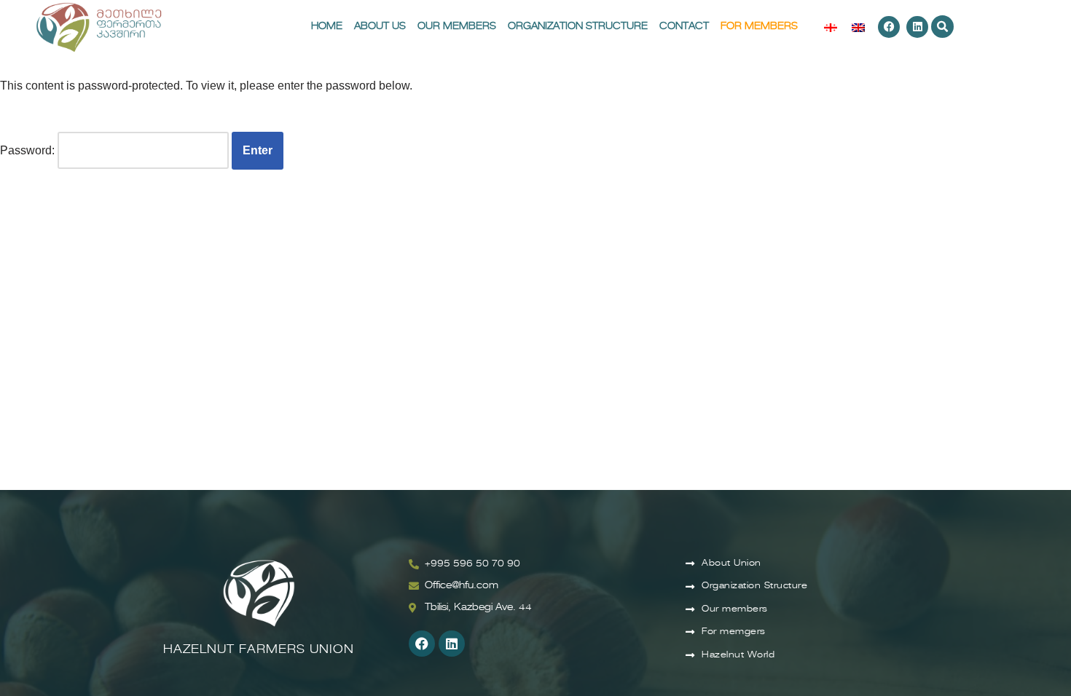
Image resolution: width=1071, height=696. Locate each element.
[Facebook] (889, 27)
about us (380, 26)
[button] (942, 26)
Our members (456, 26)
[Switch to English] (858, 27)
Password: (29, 150)
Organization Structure (578, 26)
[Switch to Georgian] (830, 27)
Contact (684, 26)
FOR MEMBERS (759, 26)
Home (326, 26)
